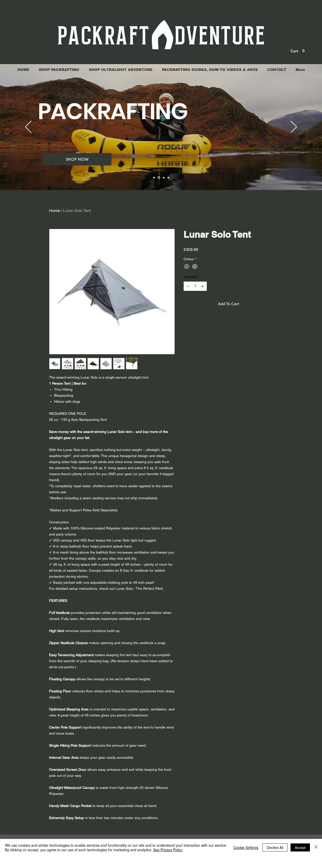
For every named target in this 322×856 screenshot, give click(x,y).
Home (54, 210)
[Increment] (203, 286)
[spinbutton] (195, 286)
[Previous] (28, 127)
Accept (300, 847)
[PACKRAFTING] (158, 177)
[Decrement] (187, 286)
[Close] (316, 847)
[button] (298, 51)
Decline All (275, 847)
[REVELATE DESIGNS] (168, 177)
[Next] (294, 127)
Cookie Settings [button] (245, 847)
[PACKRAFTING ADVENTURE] (154, 177)
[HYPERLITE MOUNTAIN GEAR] (163, 177)
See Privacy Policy (167, 849)
